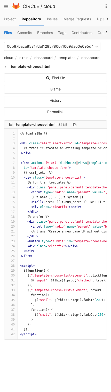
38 (13, 314)
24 (13, 246)
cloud (49, 6)
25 (13, 251)
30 (13, 275)
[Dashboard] (16, 8)
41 (13, 329)
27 (13, 261)
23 (13, 241)
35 (13, 300)
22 (13, 236)
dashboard (43, 57)
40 (13, 324)
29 (13, 270)
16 (13, 207)
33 (13, 290)
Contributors (82, 32)
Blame (55, 89)
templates (67, 57)
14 (13, 197)
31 (13, 280)
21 (13, 231)
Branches (45, 32)
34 (13, 295)
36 (13, 305)
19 (13, 221)
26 (13, 256)
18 (13, 217)
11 (13, 182)
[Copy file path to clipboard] (75, 124)
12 (13, 187)
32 (13, 285)
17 (13, 212)
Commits (24, 32)
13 (13, 192)
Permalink (55, 112)
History (55, 100)
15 (13, 202)
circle (23, 57)
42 (13, 334)
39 (13, 319)
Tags (62, 32)
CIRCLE (31, 6)
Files (8, 32)
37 (13, 310)
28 (13, 266)
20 (13, 226)
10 (13, 177)
